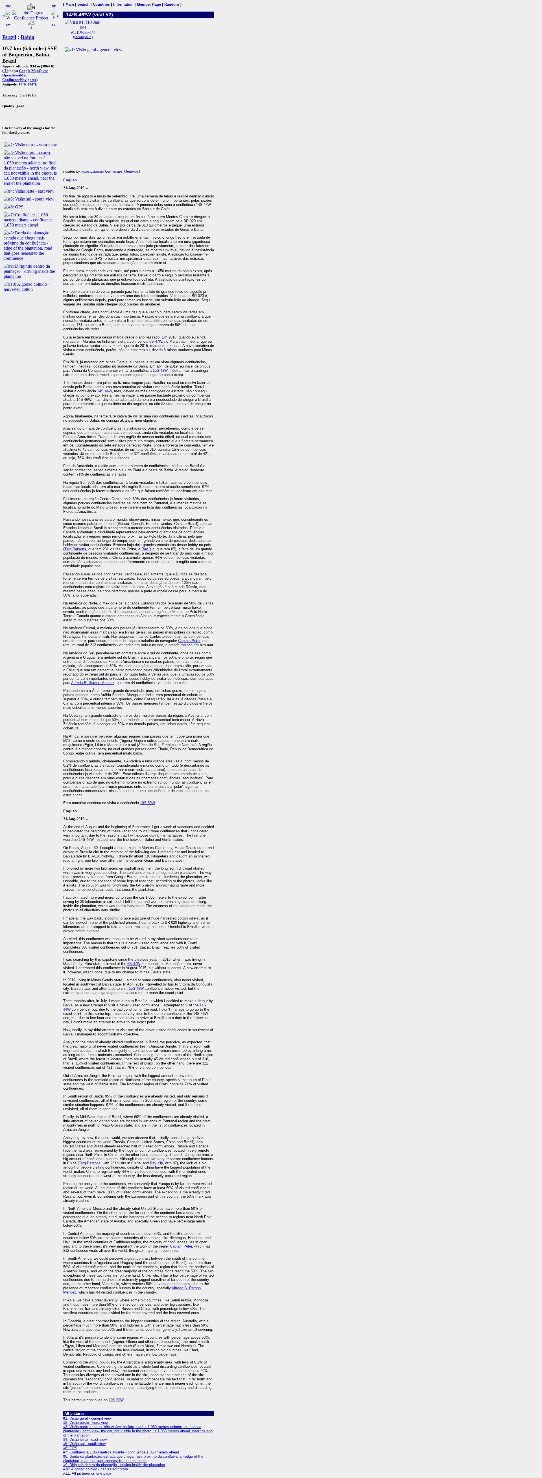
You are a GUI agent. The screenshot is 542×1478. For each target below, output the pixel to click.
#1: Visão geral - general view (87, 1418)
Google (24, 71)
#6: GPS (70, 1448)
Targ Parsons (75, 549)
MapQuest (39, 71)
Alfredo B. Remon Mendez (92, 683)
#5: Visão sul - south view (84, 1444)
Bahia (27, 37)
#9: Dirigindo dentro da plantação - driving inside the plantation (114, 1465)
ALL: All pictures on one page (87, 1473)
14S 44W (104, 391)
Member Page (149, 4)
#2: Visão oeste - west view (85, 1422)
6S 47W (155, 341)
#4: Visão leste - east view (85, 1439)
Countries (101, 4)
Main (69, 4)
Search (83, 4)
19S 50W (147, 803)
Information (123, 4)
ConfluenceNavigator (19, 80)
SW (8, 24)
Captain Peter (189, 641)
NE (54, 6)
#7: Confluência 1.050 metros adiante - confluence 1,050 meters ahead (121, 1452)
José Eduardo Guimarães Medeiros (110, 171)
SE (54, 24)
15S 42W (160, 370)
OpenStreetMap (14, 75)
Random (171, 4)
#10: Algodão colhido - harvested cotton (95, 1469)
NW (8, 6)
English (70, 180)
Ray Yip (147, 549)
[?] (5, 71)
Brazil (9, 37)
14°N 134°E (28, 84)
